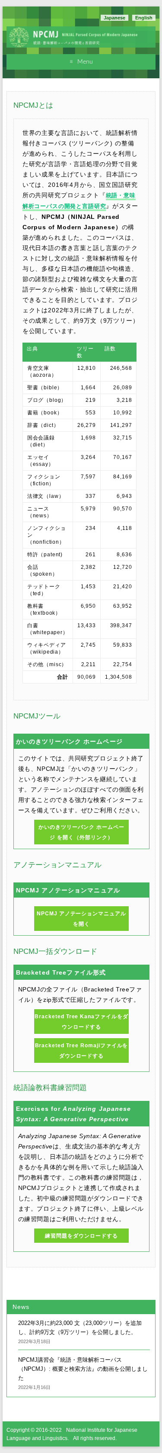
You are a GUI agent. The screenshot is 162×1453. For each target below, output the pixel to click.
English (143, 17)
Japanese (114, 17)
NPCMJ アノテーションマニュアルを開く (81, 919)
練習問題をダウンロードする (81, 1236)
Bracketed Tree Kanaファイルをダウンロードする (81, 1022)
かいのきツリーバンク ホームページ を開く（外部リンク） (81, 832)
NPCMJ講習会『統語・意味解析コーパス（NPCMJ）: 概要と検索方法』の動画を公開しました (83, 1369)
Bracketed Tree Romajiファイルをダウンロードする (81, 1050)
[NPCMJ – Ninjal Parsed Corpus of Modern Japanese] (81, 31)
